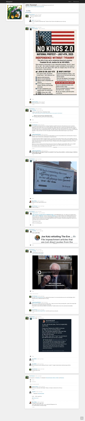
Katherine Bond (35, 101)
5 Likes (32, 99)
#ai (43, 6)
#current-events (39, 6)
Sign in (70, 1)
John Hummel (32, 14)
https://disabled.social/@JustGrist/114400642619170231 (43, 214)
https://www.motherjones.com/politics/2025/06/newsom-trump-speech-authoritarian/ (47, 113)
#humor (32, 6)
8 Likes (32, 17)
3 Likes (33, 23)
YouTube (49, 272)
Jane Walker (34, 358)
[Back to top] (81, 418)
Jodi (33, 20)
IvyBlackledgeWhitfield (36, 134)
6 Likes (32, 198)
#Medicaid (41, 215)
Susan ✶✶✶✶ (35, 212)
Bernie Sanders (44, 272)
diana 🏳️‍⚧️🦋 (34, 160)
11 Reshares (33, 381)
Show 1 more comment (34, 122)
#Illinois (34, 215)
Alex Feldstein (35, 28)
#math (35, 6)
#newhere (38, 377)
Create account (76, 1)
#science (28, 6)
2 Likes (33, 132)
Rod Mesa (34, 110)
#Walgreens (54, 215)
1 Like (33, 154)
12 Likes (32, 379)
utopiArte (34, 391)
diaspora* (9, 1)
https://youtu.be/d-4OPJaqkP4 (37, 253)
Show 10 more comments (34, 384)
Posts (29, 10)
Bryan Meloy (34, 201)
